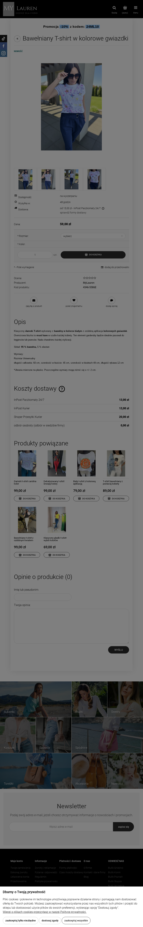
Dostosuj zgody (50, 920)
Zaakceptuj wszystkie (76, 920)
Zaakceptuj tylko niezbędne (20, 920)
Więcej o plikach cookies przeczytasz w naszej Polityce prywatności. (44, 912)
